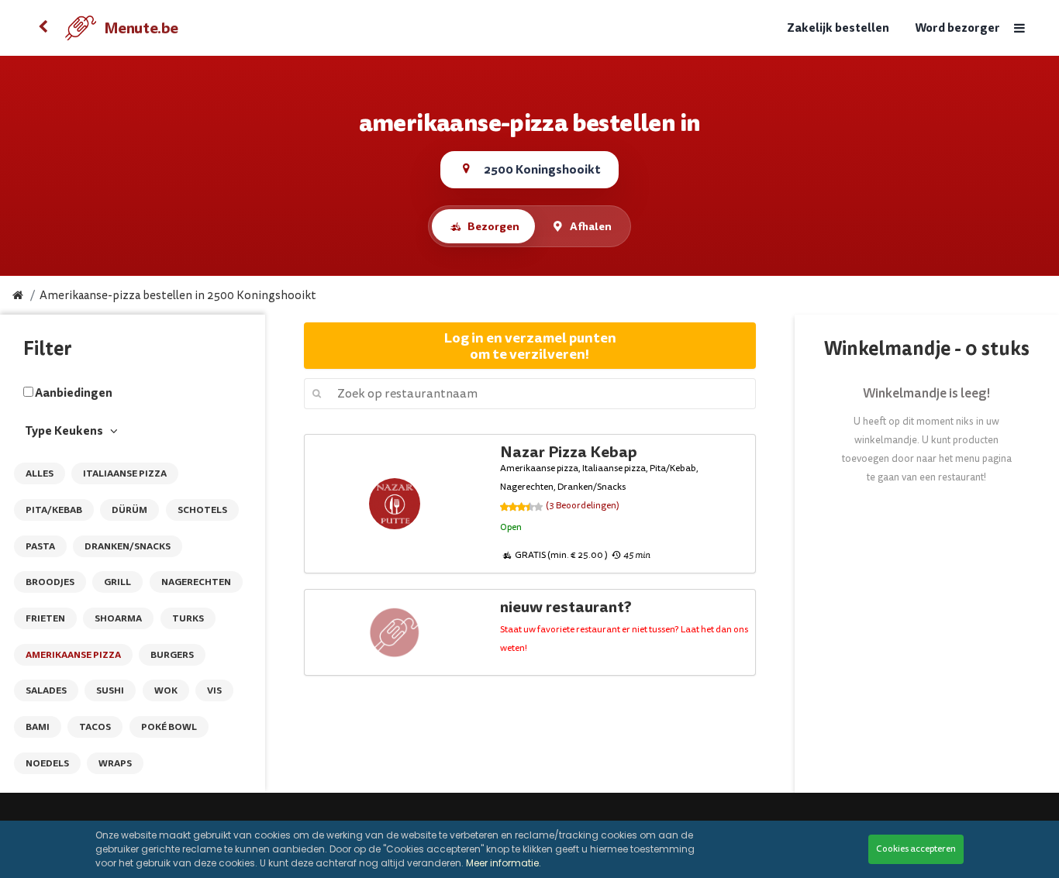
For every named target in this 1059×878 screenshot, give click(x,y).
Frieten (45, 618)
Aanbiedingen (73, 392)
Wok (166, 690)
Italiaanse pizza (125, 473)
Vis (214, 690)
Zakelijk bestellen (838, 28)
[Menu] (1019, 28)
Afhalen (591, 226)
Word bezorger (957, 28)
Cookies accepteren (916, 849)
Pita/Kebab (54, 510)
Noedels (47, 763)
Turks (188, 618)
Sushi (110, 690)
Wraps (115, 763)
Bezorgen (493, 226)
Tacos (95, 727)
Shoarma (118, 618)
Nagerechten (196, 582)
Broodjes (50, 582)
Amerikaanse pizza (73, 655)
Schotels (202, 510)
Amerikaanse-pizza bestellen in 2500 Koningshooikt (178, 296)
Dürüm (129, 510)
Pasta (40, 546)
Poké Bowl (169, 727)
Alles (39, 473)
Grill (117, 582)
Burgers (172, 655)
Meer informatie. (503, 862)
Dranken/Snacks (128, 546)
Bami (38, 727)
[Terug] (43, 27)
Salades (46, 690)
